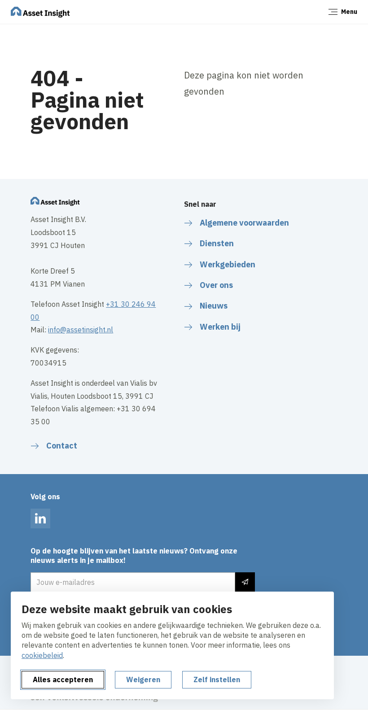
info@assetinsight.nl (80, 329)
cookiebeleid (42, 655)
